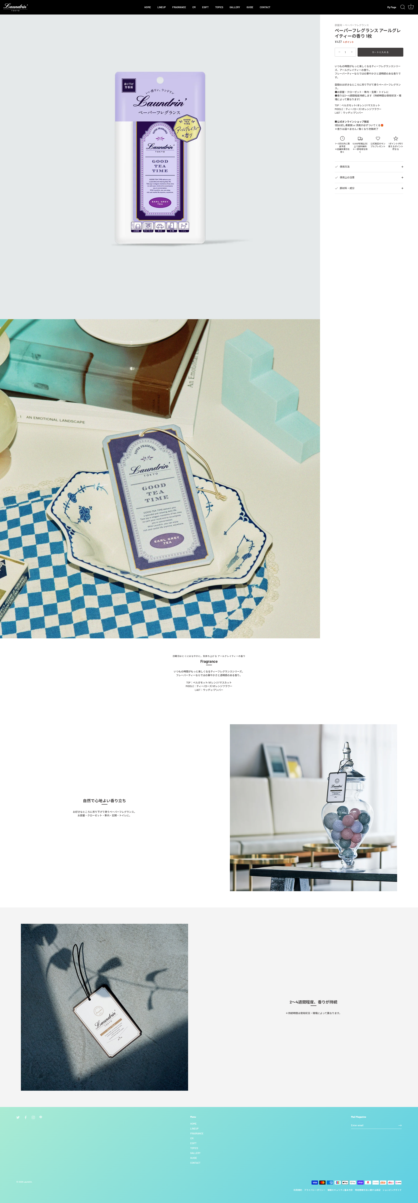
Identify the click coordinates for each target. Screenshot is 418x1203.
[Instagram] (33, 1116)
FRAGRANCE (179, 7)
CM (194, 7)
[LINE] (41, 1116)
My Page (391, 7)
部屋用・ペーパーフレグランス (352, 25)
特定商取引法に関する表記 (367, 1190)
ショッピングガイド (392, 1190)
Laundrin (28, 1182)
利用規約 (298, 1190)
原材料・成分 (346, 188)
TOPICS (219, 7)
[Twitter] (18, 1116)
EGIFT (205, 7)
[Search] (402, 7)
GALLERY (235, 7)
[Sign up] (400, 1125)
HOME (147, 7)
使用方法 (344, 166)
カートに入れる (380, 52)
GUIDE (250, 7)
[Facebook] (25, 1116)
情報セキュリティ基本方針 (340, 1190)
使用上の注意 (346, 177)
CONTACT (265, 7)
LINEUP (161, 7)
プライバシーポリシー (314, 1190)
